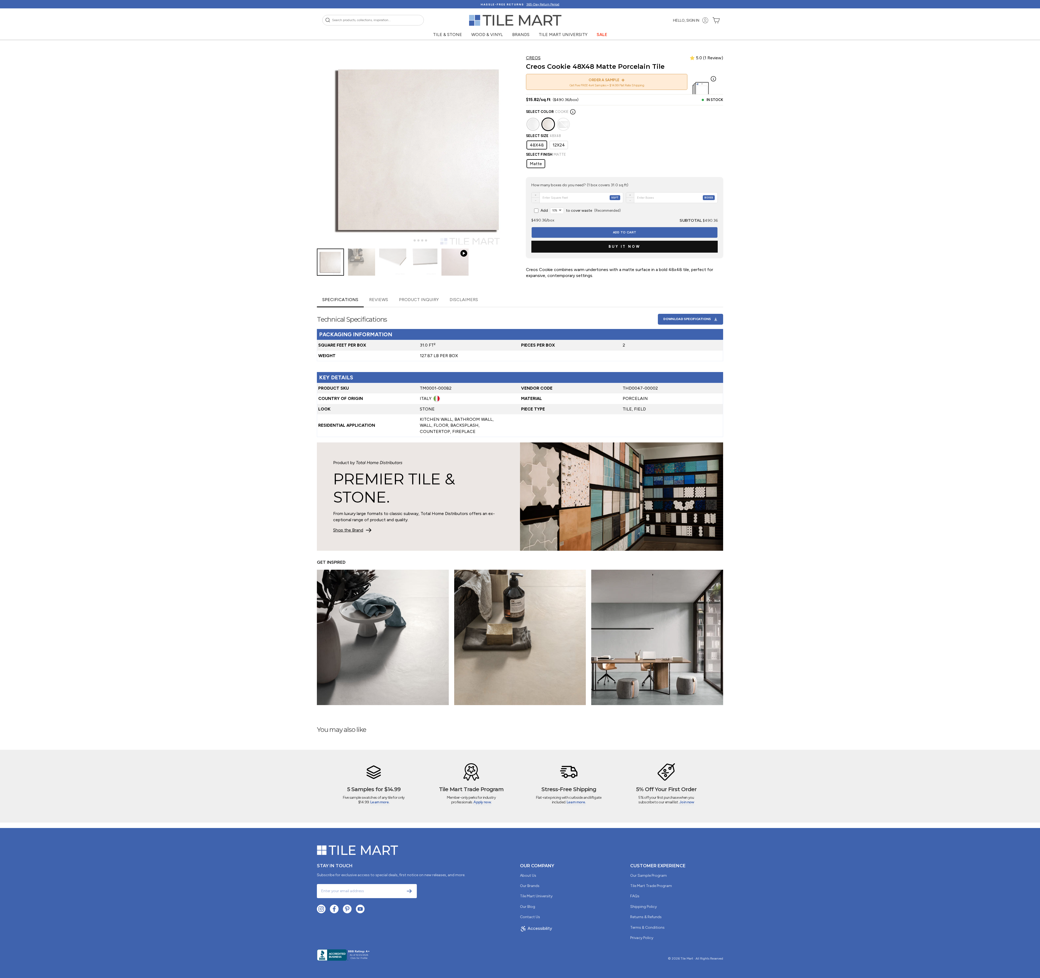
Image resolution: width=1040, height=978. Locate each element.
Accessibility (540, 928)
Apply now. (482, 802)
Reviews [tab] (378, 299)
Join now (686, 802)
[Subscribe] (409, 891)
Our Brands (530, 886)
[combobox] (373, 20)
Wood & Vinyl (487, 34)
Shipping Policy (643, 906)
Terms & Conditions (647, 927)
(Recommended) (581, 210)
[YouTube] (360, 909)
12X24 (558, 145)
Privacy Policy (641, 937)
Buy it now (625, 246)
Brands (520, 34)
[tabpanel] (520, 372)
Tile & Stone (447, 34)
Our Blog (527, 906)
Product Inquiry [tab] (419, 299)
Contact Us (530, 917)
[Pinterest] (347, 909)
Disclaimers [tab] (464, 299)
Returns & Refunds (646, 917)
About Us (528, 875)
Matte (536, 163)
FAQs (634, 896)
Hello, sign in (686, 20)
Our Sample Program (648, 875)
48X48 (537, 145)
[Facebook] (334, 909)
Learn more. (379, 802)
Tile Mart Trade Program (651, 886)
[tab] (410, 240)
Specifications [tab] (340, 299)
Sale (602, 34)
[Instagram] (321, 909)
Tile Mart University (563, 34)
